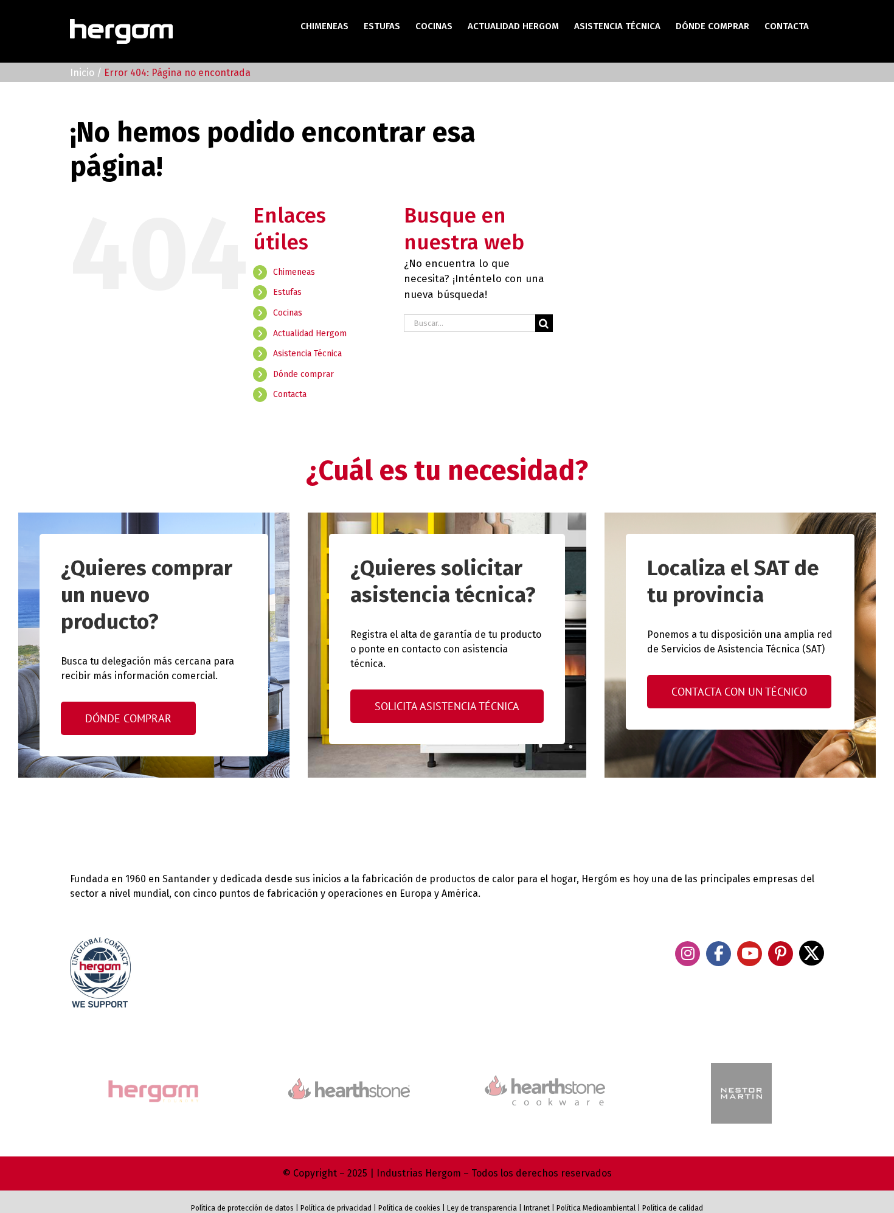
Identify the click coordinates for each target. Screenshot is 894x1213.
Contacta (290, 394)
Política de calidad (672, 1208)
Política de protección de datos (242, 1208)
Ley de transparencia (481, 1208)
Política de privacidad (336, 1208)
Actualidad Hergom (310, 333)
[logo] (545, 1073)
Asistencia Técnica (307, 353)
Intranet (537, 1208)
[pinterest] (780, 953)
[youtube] (749, 953)
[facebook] (718, 953)
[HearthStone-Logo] (349, 1083)
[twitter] (811, 953)
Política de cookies (409, 1208)
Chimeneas (294, 272)
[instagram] (687, 953)
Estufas (287, 292)
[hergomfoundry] (152, 1081)
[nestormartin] (741, 1068)
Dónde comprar (303, 374)
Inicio (82, 72)
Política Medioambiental (596, 1208)
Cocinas (287, 313)
